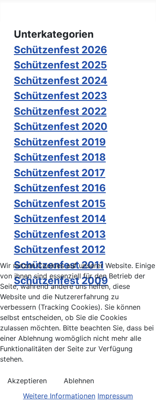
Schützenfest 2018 (60, 157)
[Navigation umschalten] (19, 12)
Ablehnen (79, 380)
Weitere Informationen (59, 395)
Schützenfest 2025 (60, 65)
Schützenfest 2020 (60, 126)
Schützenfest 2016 (60, 188)
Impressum (115, 395)
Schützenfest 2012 (59, 249)
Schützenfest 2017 (59, 173)
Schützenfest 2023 (60, 96)
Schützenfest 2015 (60, 203)
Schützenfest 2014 (60, 219)
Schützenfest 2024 (60, 80)
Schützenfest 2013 (60, 234)
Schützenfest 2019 (60, 142)
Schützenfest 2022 (60, 111)
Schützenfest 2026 (60, 50)
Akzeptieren (27, 380)
